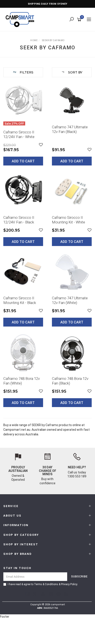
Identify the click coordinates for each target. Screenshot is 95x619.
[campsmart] (21, 19)
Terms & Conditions (46, 584)
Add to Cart (23, 161)
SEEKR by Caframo (45, 425)
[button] (41, 144)
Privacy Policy (69, 584)
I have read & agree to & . (43, 584)
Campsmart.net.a (15, 429)
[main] (47, 248)
